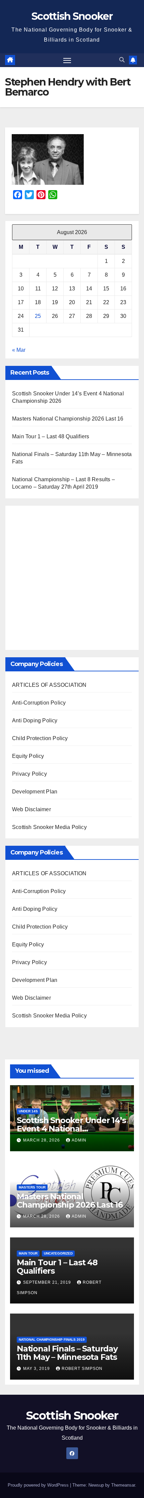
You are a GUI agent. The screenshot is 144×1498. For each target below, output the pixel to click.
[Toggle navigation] (67, 60)
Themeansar (123, 1485)
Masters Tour (32, 1187)
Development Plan (34, 791)
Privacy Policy (29, 774)
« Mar (18, 350)
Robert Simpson (82, 1368)
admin (79, 1140)
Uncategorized (58, 1253)
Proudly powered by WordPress (39, 1485)
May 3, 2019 (37, 1368)
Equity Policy (28, 756)
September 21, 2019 (47, 1282)
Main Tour (28, 1253)
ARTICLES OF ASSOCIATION (49, 685)
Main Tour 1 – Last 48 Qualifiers (50, 436)
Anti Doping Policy (35, 720)
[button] (122, 60)
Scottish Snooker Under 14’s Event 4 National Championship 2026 (71, 1128)
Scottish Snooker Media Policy (49, 827)
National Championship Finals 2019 (52, 1339)
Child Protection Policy (40, 738)
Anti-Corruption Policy (39, 703)
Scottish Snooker (72, 16)
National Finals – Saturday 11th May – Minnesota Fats (67, 1353)
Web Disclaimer (31, 809)
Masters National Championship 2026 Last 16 (67, 419)
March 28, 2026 (42, 1140)
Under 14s (28, 1111)
